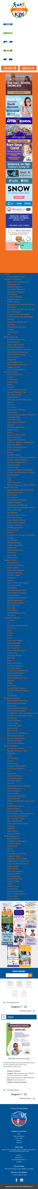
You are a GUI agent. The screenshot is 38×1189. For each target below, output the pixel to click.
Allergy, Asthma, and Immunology (20, 490)
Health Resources (11, 487)
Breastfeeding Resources (17, 500)
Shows (9, 883)
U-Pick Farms (12, 896)
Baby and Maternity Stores (17, 700)
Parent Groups (13, 357)
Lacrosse (10, 783)
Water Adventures (14, 482)
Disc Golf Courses (14, 394)
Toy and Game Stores (15, 743)
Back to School (13, 838)
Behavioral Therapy (14, 492)
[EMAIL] (24, 994)
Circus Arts (11, 628)
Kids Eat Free (12, 728)
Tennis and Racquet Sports (17, 823)
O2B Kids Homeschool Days (19, 1058)
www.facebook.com (19, 1080)
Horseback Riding (14, 780)
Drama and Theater (14, 640)
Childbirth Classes (14, 502)
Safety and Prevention (15, 673)
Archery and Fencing (15, 748)
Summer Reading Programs (18, 690)
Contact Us (19, 1142)
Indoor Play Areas (14, 419)
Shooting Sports (13, 798)
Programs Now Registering (17, 670)
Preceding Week (13, 1002)
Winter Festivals (13, 898)
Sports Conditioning (14, 811)
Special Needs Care (15, 550)
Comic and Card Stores (16, 710)
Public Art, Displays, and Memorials (21, 442)
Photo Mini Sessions (15, 871)
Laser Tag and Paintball (16, 422)
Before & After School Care (18, 281)
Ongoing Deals (13, 866)
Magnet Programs (14, 299)
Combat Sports (13, 758)
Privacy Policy (19, 1138)
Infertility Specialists (15, 527)
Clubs (9, 630)
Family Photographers (15, 347)
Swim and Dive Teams (15, 818)
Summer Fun (12, 888)
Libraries (10, 424)
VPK (9, 334)
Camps (7, 274)
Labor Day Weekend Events (18, 863)
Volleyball (10, 828)
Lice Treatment (13, 530)
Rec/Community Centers (16, 447)
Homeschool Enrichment (16, 650)
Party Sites (11, 607)
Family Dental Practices (16, 520)
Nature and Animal (14, 663)
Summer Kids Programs (16, 688)
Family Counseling (14, 517)
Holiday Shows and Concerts (18, 861)
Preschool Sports (14, 791)
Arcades (10, 377)
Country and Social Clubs (17, 389)
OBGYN (10, 532)
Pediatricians (12, 547)
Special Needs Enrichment (17, 678)
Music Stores (12, 730)
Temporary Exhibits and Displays (20, 470)
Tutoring (10, 329)
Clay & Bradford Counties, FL (19, 1159)
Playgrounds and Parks (16, 439)
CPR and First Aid (14, 510)
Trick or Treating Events (16, 893)
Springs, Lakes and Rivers (17, 459)
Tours (9, 477)
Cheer (9, 755)
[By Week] (19, 984)
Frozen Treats (12, 723)
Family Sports (12, 763)
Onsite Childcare (13, 301)
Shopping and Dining (12, 698)
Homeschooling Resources (17, 352)
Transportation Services (16, 327)
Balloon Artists (12, 567)
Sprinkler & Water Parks (16, 462)
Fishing (10, 402)
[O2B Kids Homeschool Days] (19, 1039)
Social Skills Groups (15, 362)
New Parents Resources (16, 354)
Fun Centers (12, 407)
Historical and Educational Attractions (21, 414)
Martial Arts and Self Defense (18, 786)
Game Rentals (12, 595)
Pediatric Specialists (15, 545)
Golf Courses (12, 412)
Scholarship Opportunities (17, 322)
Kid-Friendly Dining (14, 725)
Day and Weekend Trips (16, 392)
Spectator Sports (13, 454)
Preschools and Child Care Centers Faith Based (21, 305)
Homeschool (12, 294)
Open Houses (12, 868)
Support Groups (13, 367)
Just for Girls (12, 653)
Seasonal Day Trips (14, 878)
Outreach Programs (15, 665)
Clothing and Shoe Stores (17, 708)
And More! (19, 1162)
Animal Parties (12, 562)
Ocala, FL (19, 1155)
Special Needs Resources (17, 364)
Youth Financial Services (16, 369)
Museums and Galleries (16, 434)
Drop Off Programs (14, 286)
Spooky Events (13, 886)
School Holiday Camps (16, 276)
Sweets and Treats (14, 740)
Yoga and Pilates (13, 833)
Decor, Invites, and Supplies (18, 582)
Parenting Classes (14, 668)
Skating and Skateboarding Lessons (21, 801)
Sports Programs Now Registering (20, 813)
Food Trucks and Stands (16, 592)
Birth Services (12, 497)
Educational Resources (16, 289)
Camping (10, 387)
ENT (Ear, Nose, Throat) (16, 515)
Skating (10, 452)
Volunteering (12, 695)
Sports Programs (10, 745)
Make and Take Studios (16, 427)
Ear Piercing (12, 718)
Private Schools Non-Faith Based (20, 316)
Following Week (25, 1011)
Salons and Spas (13, 449)
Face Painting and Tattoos (17, 590)
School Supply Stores (15, 735)
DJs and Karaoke (14, 585)
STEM (9, 683)
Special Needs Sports (15, 806)
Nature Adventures (14, 437)
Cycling (10, 760)
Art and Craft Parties (15, 565)
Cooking (10, 633)
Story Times (12, 685)
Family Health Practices (16, 522)
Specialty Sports (13, 808)
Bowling (10, 384)
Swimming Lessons (14, 821)
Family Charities (13, 342)
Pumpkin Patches (14, 873)
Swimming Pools (13, 465)
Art (8, 623)
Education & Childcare (12, 279)
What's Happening (11, 836)
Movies (10, 432)
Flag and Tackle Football (16, 765)
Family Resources (11, 337)
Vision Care (11, 555)
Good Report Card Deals (17, 853)
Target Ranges (13, 467)
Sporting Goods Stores (16, 738)
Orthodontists (12, 540)
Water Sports (12, 831)
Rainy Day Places (14, 444)
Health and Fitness (14, 775)
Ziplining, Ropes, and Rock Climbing (21, 485)
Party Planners (13, 605)
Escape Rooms (13, 397)
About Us (19, 1140)
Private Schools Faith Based (18, 314)
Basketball (11, 753)
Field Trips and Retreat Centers (19, 399)
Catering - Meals (13, 575)
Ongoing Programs (20, 1082)
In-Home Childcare (14, 296)
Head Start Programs (15, 291)
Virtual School (12, 332)
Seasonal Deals (13, 881)
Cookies (10, 580)
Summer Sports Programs (17, 816)
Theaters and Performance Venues (21, 472)
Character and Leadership (17, 625)
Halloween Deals (13, 856)
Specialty (10, 680)
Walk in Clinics (12, 557)
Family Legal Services (15, 344)
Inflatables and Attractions (17, 597)
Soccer (10, 803)
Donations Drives (13, 843)
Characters (11, 577)
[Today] (29, 984)
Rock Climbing (12, 793)
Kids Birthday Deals (14, 600)
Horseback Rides (13, 417)
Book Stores (12, 705)
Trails (9, 480)
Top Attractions (13, 475)
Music (9, 660)
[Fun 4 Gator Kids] (19, 10)
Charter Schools (13, 284)
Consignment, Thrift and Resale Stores (22, 713)
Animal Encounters (14, 374)
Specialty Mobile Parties (16, 612)
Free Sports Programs (16, 768)
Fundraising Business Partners (19, 349)
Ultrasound (11, 552)
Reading (10, 319)
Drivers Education (14, 643)
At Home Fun (12, 379)
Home (19, 1134)
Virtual (9, 693)
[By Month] (10, 984)
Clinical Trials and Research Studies (21, 507)
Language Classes (14, 655)
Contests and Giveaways (17, 841)
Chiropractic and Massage (17, 505)
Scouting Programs (14, 675)
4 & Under (11, 620)
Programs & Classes (12, 617)
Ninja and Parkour (14, 788)
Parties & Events (10, 560)
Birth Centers (12, 495)
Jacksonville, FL (19, 1157)
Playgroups (11, 359)
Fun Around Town (11, 372)
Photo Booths (12, 610)
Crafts (9, 635)
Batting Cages (12, 382)
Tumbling (10, 826)
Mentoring (11, 658)
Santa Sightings (13, 876)
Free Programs (13, 648)
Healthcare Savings (14, 525)
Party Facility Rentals (15, 602)
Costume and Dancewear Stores (20, 715)
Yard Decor (11, 615)
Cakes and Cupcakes (15, 570)
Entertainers (12, 587)
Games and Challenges (16, 409)
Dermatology (12, 512)
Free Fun (10, 404)
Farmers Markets (14, 720)
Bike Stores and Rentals (16, 703)
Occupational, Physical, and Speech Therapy (21, 536)
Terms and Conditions (19, 1136)
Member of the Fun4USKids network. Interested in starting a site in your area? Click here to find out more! (19, 1150)
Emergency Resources (16, 339)
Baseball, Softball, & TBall (17, 750)
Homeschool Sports (15, 778)
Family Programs (13, 645)
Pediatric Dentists (14, 542)
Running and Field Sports (17, 796)
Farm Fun (11, 851)
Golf (8, 770)
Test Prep (11, 324)
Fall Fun (10, 848)
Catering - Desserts (14, 572)
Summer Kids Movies (15, 891)
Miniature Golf (12, 429)
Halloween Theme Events (17, 858)
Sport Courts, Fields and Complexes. (21, 457)
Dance (9, 638)
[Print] (15, 994)
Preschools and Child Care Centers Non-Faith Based (21, 310)
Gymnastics (11, 773)
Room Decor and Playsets (17, 733)
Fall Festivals (12, 846)
